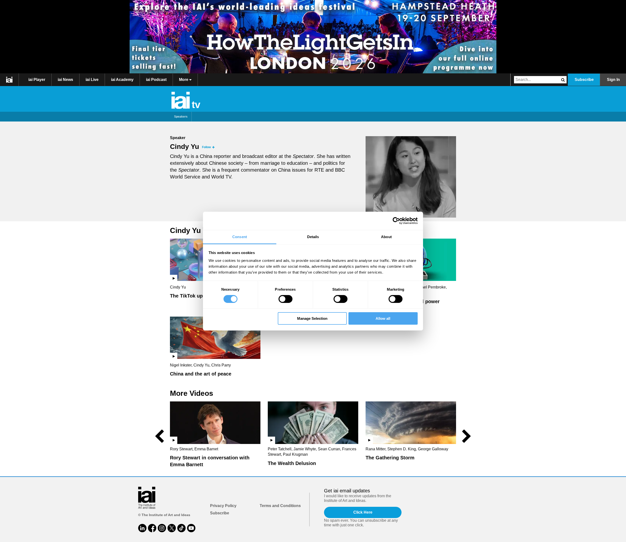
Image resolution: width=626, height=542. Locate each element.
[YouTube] (191, 528)
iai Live (92, 79)
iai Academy (122, 79)
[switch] (285, 299)
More (184, 79)
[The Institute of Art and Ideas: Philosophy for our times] (9, 79)
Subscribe (584, 79)
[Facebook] (152, 528)
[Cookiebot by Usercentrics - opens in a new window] (396, 220)
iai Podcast (156, 79)
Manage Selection (312, 318)
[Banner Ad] (313, 36)
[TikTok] (181, 528)
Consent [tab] (239, 236)
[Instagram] (162, 528)
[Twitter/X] (172, 528)
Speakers (181, 116)
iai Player (36, 79)
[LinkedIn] (142, 528)
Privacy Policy (223, 506)
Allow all (383, 318)
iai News (65, 79)
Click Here (362, 512)
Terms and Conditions (280, 506)
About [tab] (386, 236)
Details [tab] (313, 236)
